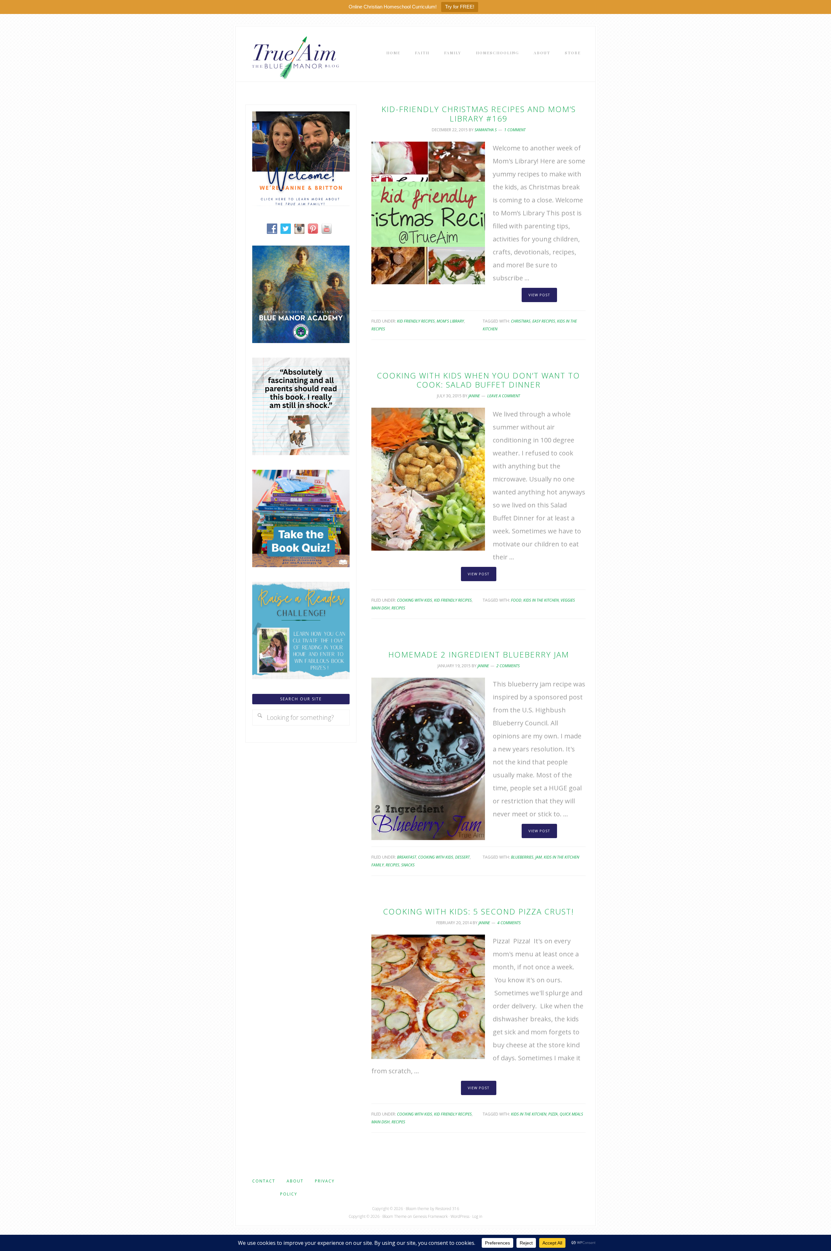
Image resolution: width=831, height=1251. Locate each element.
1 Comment (515, 130)
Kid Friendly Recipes (416, 321)
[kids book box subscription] (301, 564)
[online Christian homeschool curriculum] (301, 340)
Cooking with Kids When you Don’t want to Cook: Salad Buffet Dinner (478, 380)
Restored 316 (447, 1208)
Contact (263, 1181)
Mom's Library (450, 321)
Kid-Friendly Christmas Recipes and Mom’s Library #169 (478, 114)
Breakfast (406, 857)
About (295, 1181)
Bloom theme (417, 1208)
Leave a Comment (503, 396)
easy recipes (543, 321)
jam (538, 857)
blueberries (522, 857)
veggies (568, 600)
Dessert (462, 857)
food (516, 600)
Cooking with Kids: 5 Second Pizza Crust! (478, 911)
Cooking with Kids (414, 600)
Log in (477, 1216)
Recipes (378, 329)
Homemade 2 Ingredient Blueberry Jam (478, 654)
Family (377, 865)
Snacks (408, 865)
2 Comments (508, 666)
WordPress (460, 1216)
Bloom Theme (394, 1216)
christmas (520, 321)
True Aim (294, 57)
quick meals (571, 1114)
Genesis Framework (430, 1216)
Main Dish (380, 608)
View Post (539, 294)
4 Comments (509, 922)
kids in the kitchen (541, 600)
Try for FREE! (459, 6)
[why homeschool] (301, 452)
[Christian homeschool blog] (301, 203)
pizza (553, 1114)
